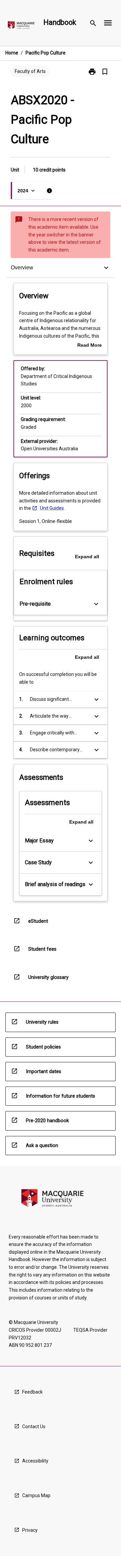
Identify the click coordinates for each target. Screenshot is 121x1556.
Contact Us (33, 1426)
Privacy (30, 1530)
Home (11, 52)
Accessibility (35, 1461)
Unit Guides (52, 508)
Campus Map (36, 1495)
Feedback (32, 1392)
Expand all (87, 556)
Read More (89, 345)
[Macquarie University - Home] (21, 26)
